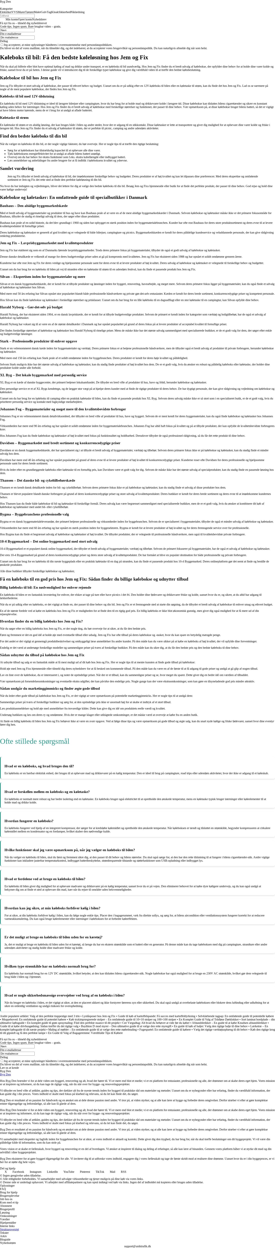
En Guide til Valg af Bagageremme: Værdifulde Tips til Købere (85, 1033)
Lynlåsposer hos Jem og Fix (98, 1016)
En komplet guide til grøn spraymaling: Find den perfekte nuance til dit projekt (73, 1022)
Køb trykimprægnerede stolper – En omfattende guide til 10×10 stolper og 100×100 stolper (122, 1019)
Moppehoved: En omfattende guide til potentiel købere (34, 1019)
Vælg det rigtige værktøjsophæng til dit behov (220, 1029)
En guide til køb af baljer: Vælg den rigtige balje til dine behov (211, 1026)
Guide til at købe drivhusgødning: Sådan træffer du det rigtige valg (39, 1026)
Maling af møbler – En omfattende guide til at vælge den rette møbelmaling (92, 1029)
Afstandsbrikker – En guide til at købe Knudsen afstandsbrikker (229, 1022)
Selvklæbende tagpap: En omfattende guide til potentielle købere (236, 1016)
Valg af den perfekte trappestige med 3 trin (55, 1016)
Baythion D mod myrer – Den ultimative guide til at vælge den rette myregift (126, 1026)
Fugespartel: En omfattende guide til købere (165, 1029)
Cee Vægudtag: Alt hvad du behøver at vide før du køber (156, 1022)
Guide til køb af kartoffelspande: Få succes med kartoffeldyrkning (156, 1016)
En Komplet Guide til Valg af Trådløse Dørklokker (209, 1019)
